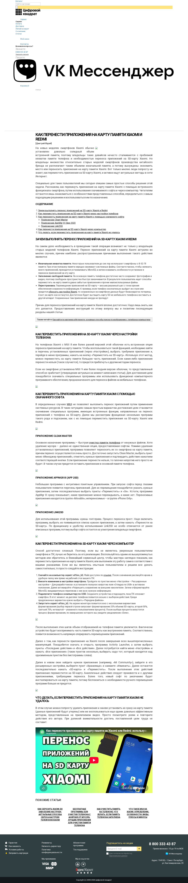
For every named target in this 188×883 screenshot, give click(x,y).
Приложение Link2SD (52, 226)
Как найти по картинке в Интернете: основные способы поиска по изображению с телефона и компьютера (101, 320)
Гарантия (13, 843)
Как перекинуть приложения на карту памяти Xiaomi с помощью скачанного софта (81, 216)
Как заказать (15, 846)
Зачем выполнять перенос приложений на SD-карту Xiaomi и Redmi (72, 210)
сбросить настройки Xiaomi (63, 291)
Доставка (20, 26)
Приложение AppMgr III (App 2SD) (58, 223)
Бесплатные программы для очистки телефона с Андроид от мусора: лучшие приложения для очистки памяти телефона (79, 817)
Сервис (23, 19)
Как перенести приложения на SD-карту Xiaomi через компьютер (72, 229)
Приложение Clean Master (54, 220)
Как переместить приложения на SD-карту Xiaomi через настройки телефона (78, 213)
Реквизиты (47, 843)
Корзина (24, 86)
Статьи (18, 34)
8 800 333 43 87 (22, 52)
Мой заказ (24, 39)
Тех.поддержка (80, 850)
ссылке (107, 575)
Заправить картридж (18, 853)
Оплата (19, 24)
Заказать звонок (22, 54)
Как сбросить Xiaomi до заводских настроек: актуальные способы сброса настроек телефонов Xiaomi (50, 814)
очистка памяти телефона (104, 442)
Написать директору (51, 846)
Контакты (24, 44)
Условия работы (16, 850)
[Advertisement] (94, 111)
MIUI (69, 404)
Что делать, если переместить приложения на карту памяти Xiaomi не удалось (79, 232)
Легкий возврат (22, 29)
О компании (20, 31)
